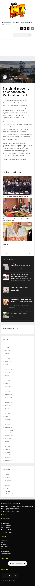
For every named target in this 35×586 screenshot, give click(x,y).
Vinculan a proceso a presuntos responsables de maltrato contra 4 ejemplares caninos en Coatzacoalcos (21, 276)
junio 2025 (7, 378)
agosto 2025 (8, 372)
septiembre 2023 (9, 435)
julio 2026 (7, 348)
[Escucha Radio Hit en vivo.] (22, 35)
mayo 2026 (7, 353)
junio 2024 (7, 411)
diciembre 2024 (8, 394)
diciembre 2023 (8, 427)
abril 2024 (7, 416)
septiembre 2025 (9, 369)
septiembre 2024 (9, 402)
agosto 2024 (8, 405)
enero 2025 (7, 391)
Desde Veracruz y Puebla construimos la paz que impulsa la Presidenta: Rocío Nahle (21, 301)
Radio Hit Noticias (9, 494)
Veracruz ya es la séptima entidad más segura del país (15, 196)
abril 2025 (7, 383)
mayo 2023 (7, 446)
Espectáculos (8, 480)
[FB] (21, 28)
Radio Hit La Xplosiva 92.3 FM (17, 76)
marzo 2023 (8, 452)
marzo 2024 (8, 419)
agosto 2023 (8, 438)
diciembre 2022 (8, 460)
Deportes (7, 474)
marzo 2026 (8, 359)
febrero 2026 (8, 361)
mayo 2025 (7, 381)
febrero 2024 (8, 422)
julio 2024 (7, 408)
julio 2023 (7, 441)
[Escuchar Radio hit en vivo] (17, 563)
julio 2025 (7, 375)
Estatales (11, 79)
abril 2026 (7, 356)
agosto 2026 (8, 345)
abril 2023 (7, 449)
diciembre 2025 (8, 367)
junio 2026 (7, 350)
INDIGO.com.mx (12, 580)
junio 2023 (7, 444)
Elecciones (7, 477)
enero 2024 (7, 424)
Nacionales (7, 491)
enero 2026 (7, 364)
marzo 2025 (8, 386)
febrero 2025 (8, 389)
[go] (30, 254)
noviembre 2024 (9, 397)
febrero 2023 (8, 455)
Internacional (8, 485)
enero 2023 (7, 457)
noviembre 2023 (9, 430)
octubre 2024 (8, 400)
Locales (6, 488)
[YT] (28, 28)
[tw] (25, 28)
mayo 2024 (7, 413)
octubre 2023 (8, 433)
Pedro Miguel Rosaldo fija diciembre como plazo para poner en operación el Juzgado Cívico (21, 289)
